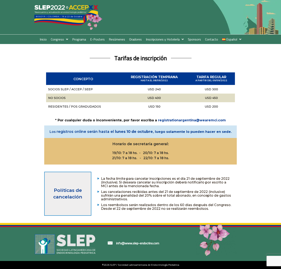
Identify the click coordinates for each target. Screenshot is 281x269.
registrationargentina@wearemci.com (192, 120)
